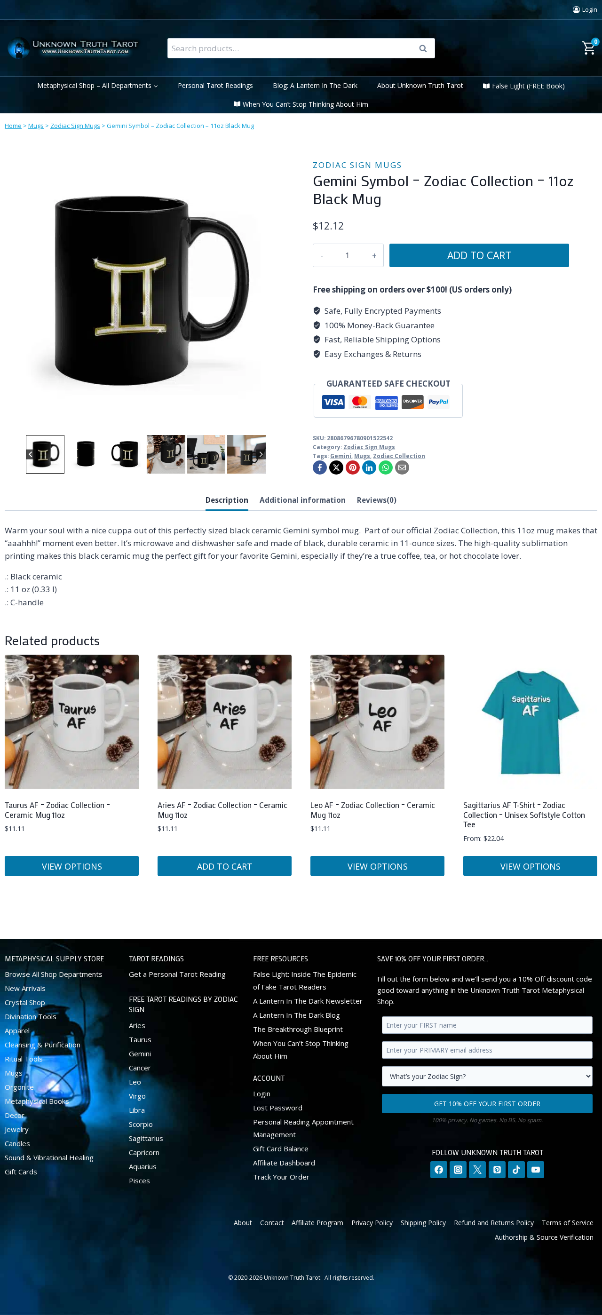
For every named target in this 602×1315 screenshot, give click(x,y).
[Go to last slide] (31, 454)
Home (13, 125)
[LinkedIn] (369, 467)
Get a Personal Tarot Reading (177, 974)
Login (261, 1093)
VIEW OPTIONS (72, 866)
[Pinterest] (353, 467)
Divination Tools (30, 1016)
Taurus (140, 1039)
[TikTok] (516, 1169)
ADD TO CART (479, 255)
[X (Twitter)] (477, 1169)
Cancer (140, 1067)
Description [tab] (227, 500)
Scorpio (141, 1124)
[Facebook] (320, 467)
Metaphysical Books (37, 1101)
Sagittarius (146, 1138)
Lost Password (277, 1107)
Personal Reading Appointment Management (303, 1128)
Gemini (340, 455)
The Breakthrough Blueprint (298, 1029)
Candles (17, 1143)
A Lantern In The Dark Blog (296, 1015)
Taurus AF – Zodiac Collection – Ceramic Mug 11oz (57, 809)
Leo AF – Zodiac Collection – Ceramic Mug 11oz (372, 809)
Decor (14, 1115)
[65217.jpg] (146, 292)
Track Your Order (281, 1176)
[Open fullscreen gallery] (277, 423)
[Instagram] (458, 1169)
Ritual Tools (24, 1058)
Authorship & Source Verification (544, 1237)
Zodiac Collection (399, 455)
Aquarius (143, 1166)
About (243, 1222)
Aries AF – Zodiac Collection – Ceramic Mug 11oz (222, 809)
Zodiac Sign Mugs (75, 125)
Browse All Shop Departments (54, 974)
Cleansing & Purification (42, 1044)
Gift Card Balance (281, 1148)
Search (426, 48)
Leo (135, 1081)
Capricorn (144, 1152)
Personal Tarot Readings (215, 85)
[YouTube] (535, 1169)
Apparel (17, 1030)
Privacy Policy (372, 1222)
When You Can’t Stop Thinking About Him (305, 104)
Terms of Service (568, 1222)
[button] (45, 454)
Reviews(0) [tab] (376, 500)
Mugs (36, 125)
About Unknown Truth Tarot (420, 85)
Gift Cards (21, 1171)
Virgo (137, 1096)
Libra (137, 1110)
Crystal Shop (25, 1002)
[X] (336, 467)
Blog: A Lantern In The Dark (315, 85)
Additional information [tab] (303, 500)
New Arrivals (25, 988)
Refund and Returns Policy (494, 1222)
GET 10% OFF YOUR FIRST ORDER (487, 1103)
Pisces (139, 1180)
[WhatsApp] (386, 467)
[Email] (402, 467)
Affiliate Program (317, 1222)
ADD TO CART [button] (225, 866)
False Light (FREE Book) (528, 85)
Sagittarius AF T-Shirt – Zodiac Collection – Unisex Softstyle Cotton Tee (524, 814)
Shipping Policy (423, 1222)
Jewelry (17, 1129)
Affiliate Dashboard (284, 1162)
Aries (137, 1025)
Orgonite (19, 1087)
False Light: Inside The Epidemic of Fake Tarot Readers (304, 980)
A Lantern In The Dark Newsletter (308, 1001)
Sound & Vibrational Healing (49, 1157)
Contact (272, 1222)
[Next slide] (261, 454)
